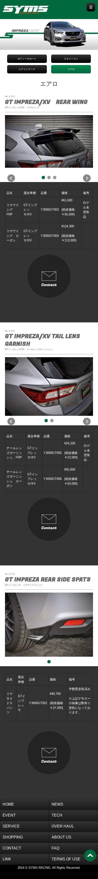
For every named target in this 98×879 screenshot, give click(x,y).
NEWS (57, 804)
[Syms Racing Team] (34, 8)
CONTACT (12, 848)
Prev (11, 178)
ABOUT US (61, 837)
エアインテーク (27, 69)
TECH (57, 815)
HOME (8, 804)
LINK (7, 859)
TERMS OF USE (66, 859)
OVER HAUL (63, 826)
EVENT (9, 815)
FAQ (55, 848)
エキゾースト (71, 58)
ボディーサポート (26, 58)
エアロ (71, 69)
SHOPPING (13, 837)
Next (87, 178)
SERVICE (11, 826)
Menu (91, 7)
